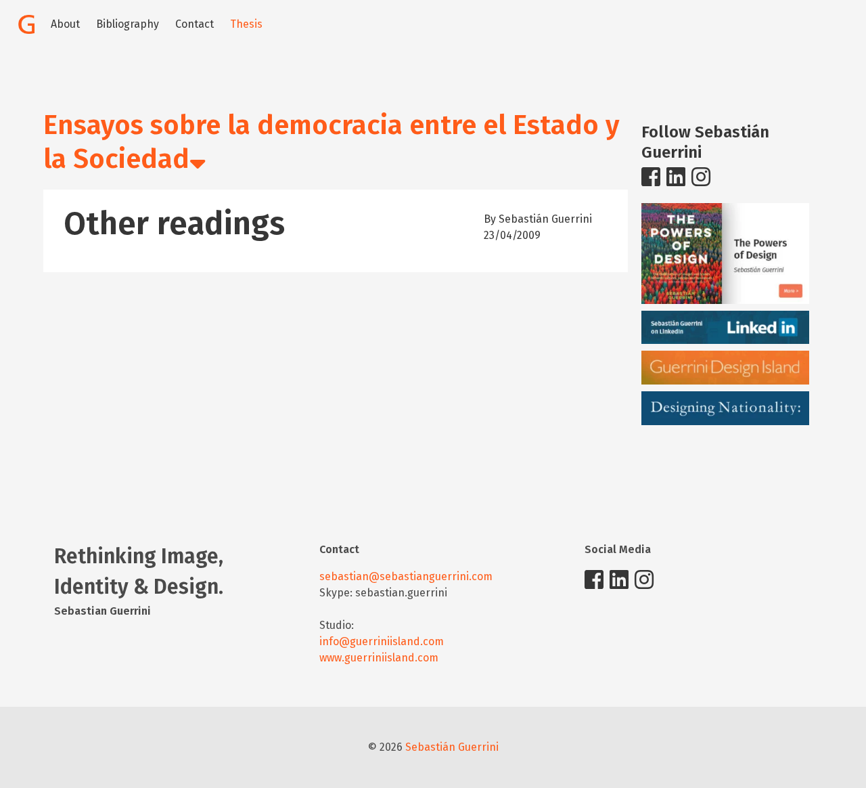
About (65, 24)
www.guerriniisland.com (378, 657)
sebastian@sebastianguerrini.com (406, 576)
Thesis (246, 24)
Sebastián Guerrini (452, 747)
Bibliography (127, 24)
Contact (194, 24)
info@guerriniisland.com (381, 641)
